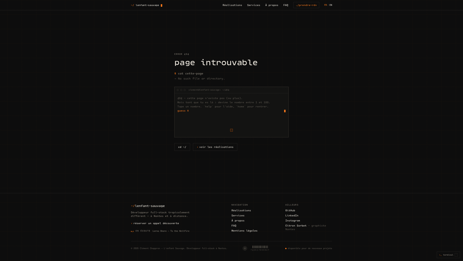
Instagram (292, 221)
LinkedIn (291, 215)
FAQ (285, 5)
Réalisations (232, 5)
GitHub (290, 210)
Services (253, 5)
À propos (271, 5)
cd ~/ (182, 147)
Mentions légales (245, 231)
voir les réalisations (216, 147)
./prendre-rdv (306, 5)
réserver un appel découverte (156, 223)
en (331, 5)
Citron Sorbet (305, 227)
